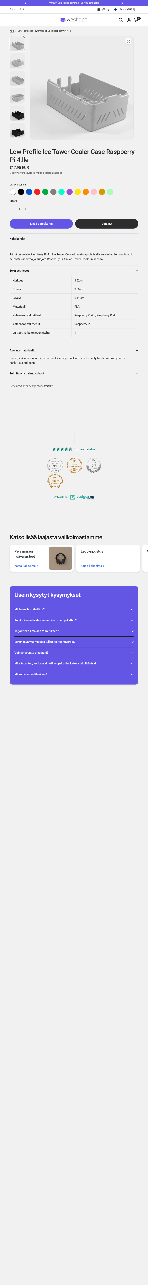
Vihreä (45, 192)
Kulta (102, 192)
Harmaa (53, 192)
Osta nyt (107, 223)
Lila (69, 192)
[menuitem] (14, 9)
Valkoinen (13, 192)
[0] (135, 20)
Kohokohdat (17, 239)
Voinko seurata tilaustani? (31, 652)
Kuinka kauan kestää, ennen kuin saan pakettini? (45, 620)
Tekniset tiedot (19, 270)
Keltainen (78, 192)
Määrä (13, 200)
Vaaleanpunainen (94, 192)
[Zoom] (128, 41)
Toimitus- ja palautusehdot (27, 373)
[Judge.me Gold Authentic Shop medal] (82, 465)
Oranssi (86, 192)
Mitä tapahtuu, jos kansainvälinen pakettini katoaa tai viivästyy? (55, 663)
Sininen (29, 192)
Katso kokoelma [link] (25, 566)
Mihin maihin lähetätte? (29, 609)
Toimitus (37, 173)
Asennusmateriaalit (22, 350)
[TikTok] (108, 9)
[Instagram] (103, 9)
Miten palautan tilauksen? (30, 674)
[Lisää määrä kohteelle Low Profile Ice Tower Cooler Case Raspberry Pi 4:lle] (26, 209)
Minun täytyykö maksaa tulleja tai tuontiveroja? (44, 642)
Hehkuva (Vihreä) (110, 192)
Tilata (13, 9)
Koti (12, 31)
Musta (21, 192)
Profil (22, 9)
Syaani (61, 192)
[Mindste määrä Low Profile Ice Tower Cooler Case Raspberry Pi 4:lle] (13, 209)
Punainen (37, 192)
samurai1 (47, 386)
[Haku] (120, 20)
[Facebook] (98, 9)
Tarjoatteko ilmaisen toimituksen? (36, 631)
